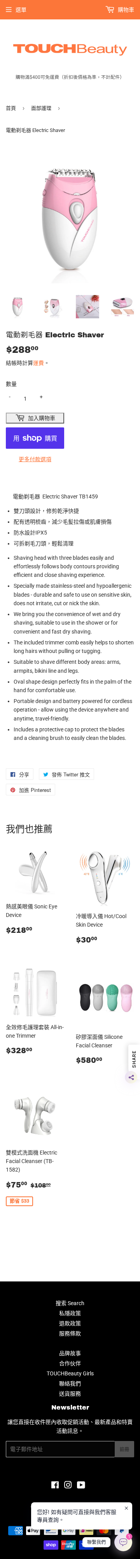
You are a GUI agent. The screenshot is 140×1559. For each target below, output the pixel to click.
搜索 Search (70, 1303)
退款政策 (70, 1323)
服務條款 (70, 1333)
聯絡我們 (70, 1383)
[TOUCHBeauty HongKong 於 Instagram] (68, 1486)
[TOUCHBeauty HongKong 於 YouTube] (81, 1486)
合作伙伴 (70, 1363)
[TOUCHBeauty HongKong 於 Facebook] (55, 1486)
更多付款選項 (35, 459)
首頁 (11, 108)
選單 (21, 10)
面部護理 (41, 108)
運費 (38, 363)
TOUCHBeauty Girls (70, 1373)
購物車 (125, 10)
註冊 (124, 1449)
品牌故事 (70, 1353)
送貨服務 (70, 1394)
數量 (11, 384)
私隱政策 (70, 1313)
